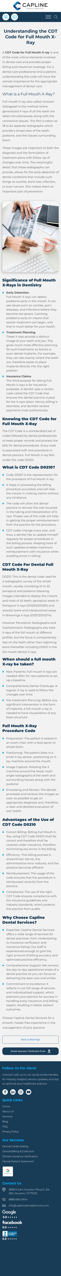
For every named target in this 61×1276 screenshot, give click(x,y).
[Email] (14, 17)
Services (7, 1116)
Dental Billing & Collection (18, 1151)
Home (6, 1106)
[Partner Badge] (7, 1176)
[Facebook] (5, 1092)
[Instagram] (20, 1092)
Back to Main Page (30, 1039)
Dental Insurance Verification (20, 1156)
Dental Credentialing (15, 1146)
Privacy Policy (10, 1131)
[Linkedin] (13, 1092)
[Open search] (56, 17)
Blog (5, 1121)
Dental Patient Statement (18, 1161)
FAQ (5, 1126)
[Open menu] (48, 17)
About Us (8, 1111)
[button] (30, 1051)
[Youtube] (28, 1092)
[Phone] (5, 17)
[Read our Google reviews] (9, 1214)
